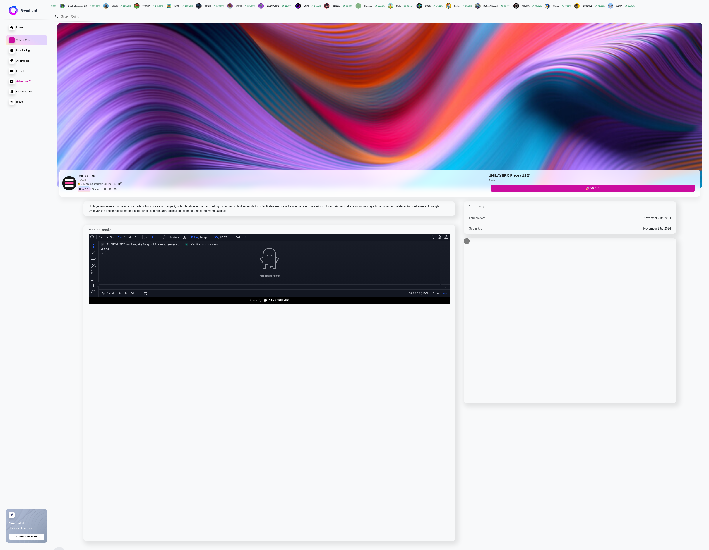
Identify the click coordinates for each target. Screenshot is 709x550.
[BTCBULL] (500, 6)
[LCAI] (221, 6)
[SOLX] (342, 6)
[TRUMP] (60, 6)
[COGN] (122, 6)
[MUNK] (153, 6)
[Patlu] (313, 6)
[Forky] (371, 6)
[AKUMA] (439, 6)
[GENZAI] (250, 6)
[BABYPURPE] (184, 6)
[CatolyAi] (281, 6)
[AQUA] (534, 6)
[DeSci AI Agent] (401, 6)
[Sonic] (471, 6)
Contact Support (26, 536)
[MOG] (92, 6)
